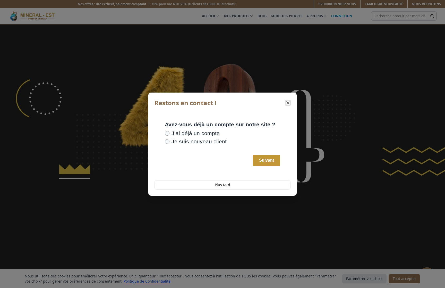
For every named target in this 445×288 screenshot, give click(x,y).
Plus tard (222, 184)
